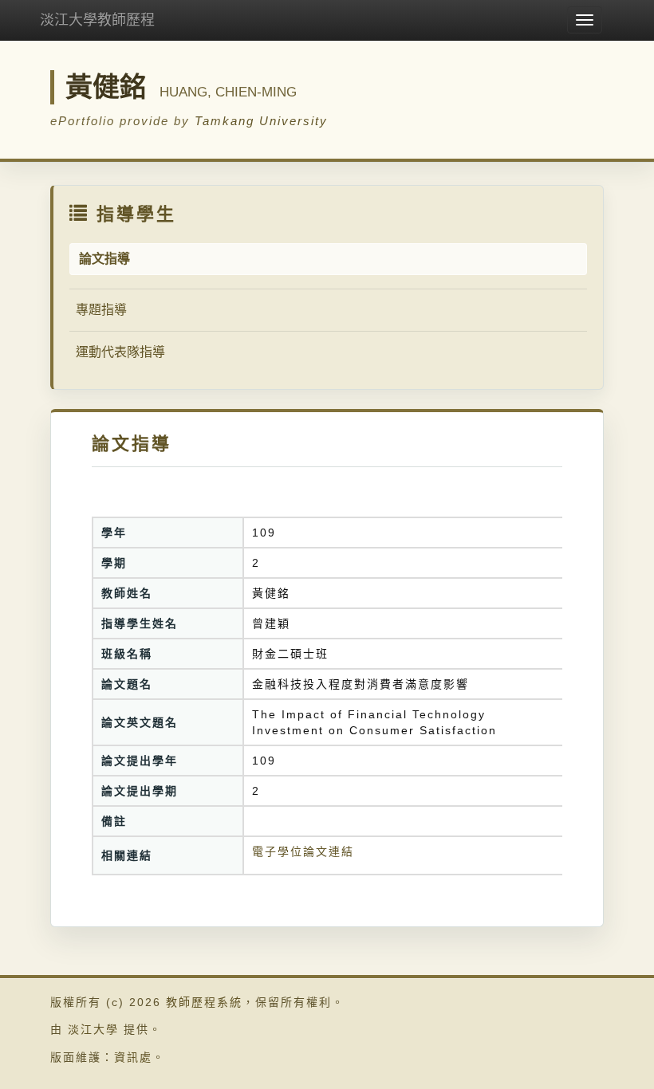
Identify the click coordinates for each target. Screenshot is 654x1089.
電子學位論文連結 (303, 851)
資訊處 (133, 1057)
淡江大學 (93, 1029)
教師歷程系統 (204, 1002)
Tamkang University (261, 121)
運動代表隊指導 (120, 352)
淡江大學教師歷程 (97, 20)
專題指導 (101, 309)
